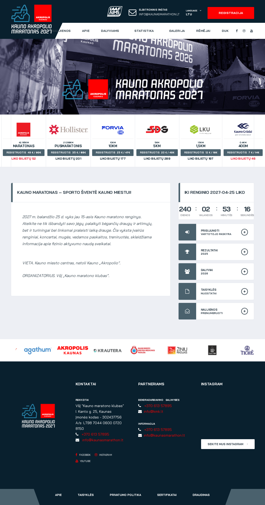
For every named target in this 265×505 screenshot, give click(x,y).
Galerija (177, 31)
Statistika (144, 31)
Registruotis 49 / (23, 152)
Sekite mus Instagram (226, 444)
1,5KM (200, 150)
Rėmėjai (203, 31)
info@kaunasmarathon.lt (159, 14)
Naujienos (61, 31)
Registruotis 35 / (67, 152)
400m (242, 150)
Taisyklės (86, 495)
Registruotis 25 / (112, 152)
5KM (156, 150)
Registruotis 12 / (200, 152)
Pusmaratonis (67, 150)
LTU (189, 14)
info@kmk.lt (152, 411)
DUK (225, 31)
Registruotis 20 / (156, 152)
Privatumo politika (125, 495)
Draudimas (201, 495)
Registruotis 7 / (242, 152)
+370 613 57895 (94, 434)
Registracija (231, 13)
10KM (112, 150)
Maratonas (23, 150)
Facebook (85, 454)
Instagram (105, 454)
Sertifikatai (166, 495)
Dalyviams (110, 31)
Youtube (85, 461)
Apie (86, 31)
